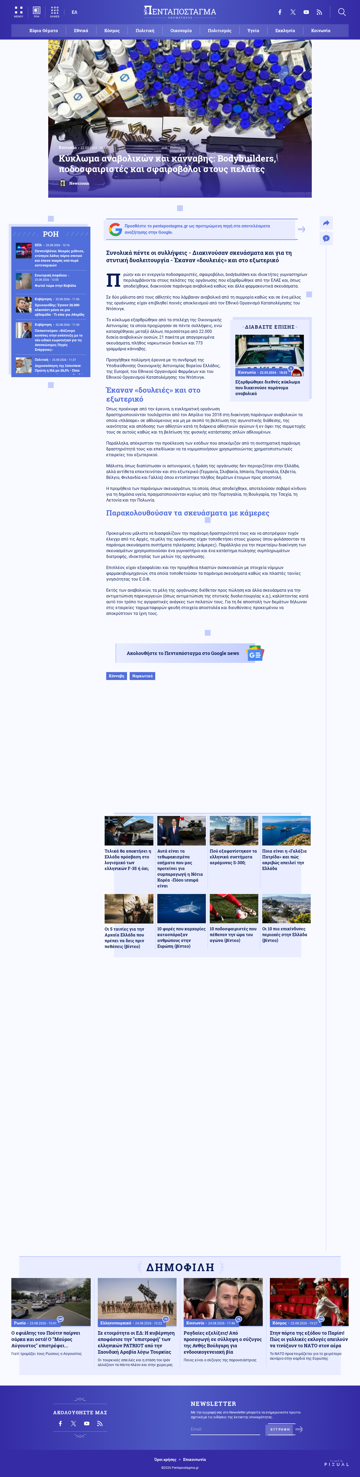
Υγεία (253, 30)
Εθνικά (81, 30)
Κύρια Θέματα (44, 30)
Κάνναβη (116, 675)
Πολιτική (145, 30)
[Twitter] (293, 12)
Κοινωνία (320, 30)
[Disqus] (207, 1038)
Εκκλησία (285, 30)
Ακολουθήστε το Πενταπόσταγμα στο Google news (183, 653)
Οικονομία (181, 30)
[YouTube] (306, 12)
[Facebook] (280, 12)
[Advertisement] (207, 752)
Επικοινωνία (194, 1459)
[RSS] (319, 12)
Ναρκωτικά (142, 675)
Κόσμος (112, 30)
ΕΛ (74, 12)
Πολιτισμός (219, 30)
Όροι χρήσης (165, 1459)
